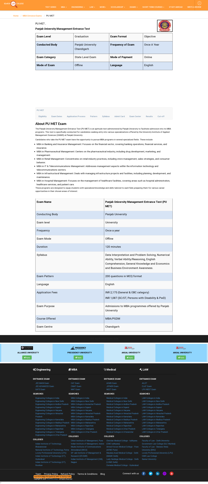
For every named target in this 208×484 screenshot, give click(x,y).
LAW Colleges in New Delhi (153, 401)
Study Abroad (176, 7)
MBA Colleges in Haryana (81, 410)
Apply (40, 357)
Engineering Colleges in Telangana (49, 432)
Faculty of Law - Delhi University (155, 441)
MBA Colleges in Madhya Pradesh (85, 419)
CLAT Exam (147, 386)
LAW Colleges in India (151, 398)
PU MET (40, 110)
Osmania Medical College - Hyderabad (122, 465)
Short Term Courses (152, 7)
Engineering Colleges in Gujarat (48, 407)
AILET (144, 383)
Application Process (76, 116)
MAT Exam (75, 389)
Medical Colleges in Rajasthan (119, 426)
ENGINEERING (78, 7)
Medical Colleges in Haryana (118, 410)
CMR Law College (149, 456)
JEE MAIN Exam (42, 383)
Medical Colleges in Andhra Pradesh (121, 404)
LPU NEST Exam (149, 389)
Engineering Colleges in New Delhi (49, 401)
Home (15, 16)
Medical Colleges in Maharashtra (120, 423)
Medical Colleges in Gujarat (117, 407)
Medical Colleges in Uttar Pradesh (120, 429)
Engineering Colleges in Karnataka (49, 419)
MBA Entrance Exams (32, 16)
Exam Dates (56, 116)
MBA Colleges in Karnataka (82, 416)
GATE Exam (40, 389)
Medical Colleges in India (116, 398)
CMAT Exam (76, 386)
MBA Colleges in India (80, 398)
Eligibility (43, 116)
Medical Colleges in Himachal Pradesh (122, 413)
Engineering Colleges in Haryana (48, 410)
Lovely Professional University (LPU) (50, 453)
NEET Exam (111, 389)
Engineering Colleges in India (47, 398)
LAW (92, 7)
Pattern (93, 116)
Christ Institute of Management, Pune (87, 441)
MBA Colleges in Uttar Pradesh (84, 432)
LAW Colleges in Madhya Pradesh (156, 419)
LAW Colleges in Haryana (152, 410)
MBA (63, 7)
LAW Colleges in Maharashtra (154, 423)
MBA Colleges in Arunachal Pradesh (86, 404)
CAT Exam (75, 383)
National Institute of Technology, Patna (52, 450)
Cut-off (161, 116)
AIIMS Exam (111, 383)
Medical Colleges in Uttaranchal (119, 432)
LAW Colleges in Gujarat (152, 407)
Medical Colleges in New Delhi (119, 401)
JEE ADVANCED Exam (44, 386)
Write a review (194, 7)
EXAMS (133, 7)
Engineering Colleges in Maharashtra (50, 426)
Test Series (50, 7)
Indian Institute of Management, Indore (87, 444)
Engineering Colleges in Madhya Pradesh (52, 423)
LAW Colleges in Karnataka (153, 416)
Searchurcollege (52, 479)
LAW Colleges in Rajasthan (153, 426)
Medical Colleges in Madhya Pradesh (121, 419)
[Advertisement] (104, 89)
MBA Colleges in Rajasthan (82, 426)
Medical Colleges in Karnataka (119, 416)
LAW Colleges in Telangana (153, 429)
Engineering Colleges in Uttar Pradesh (51, 435)
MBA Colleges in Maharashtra (83, 423)
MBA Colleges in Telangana (82, 429)
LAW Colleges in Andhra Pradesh (155, 404)
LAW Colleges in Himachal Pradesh (156, 413)
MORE (102, 7)
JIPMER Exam (112, 386)
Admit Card (119, 116)
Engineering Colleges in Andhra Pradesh (51, 404)
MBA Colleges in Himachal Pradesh (85, 413)
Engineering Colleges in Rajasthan (49, 429)
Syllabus (106, 116)
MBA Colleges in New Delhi (82, 401)
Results (149, 116)
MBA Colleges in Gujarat (81, 407)
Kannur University (149, 459)
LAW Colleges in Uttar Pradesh (155, 432)
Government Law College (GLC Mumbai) (158, 444)
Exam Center (135, 116)
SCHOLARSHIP (117, 7)
